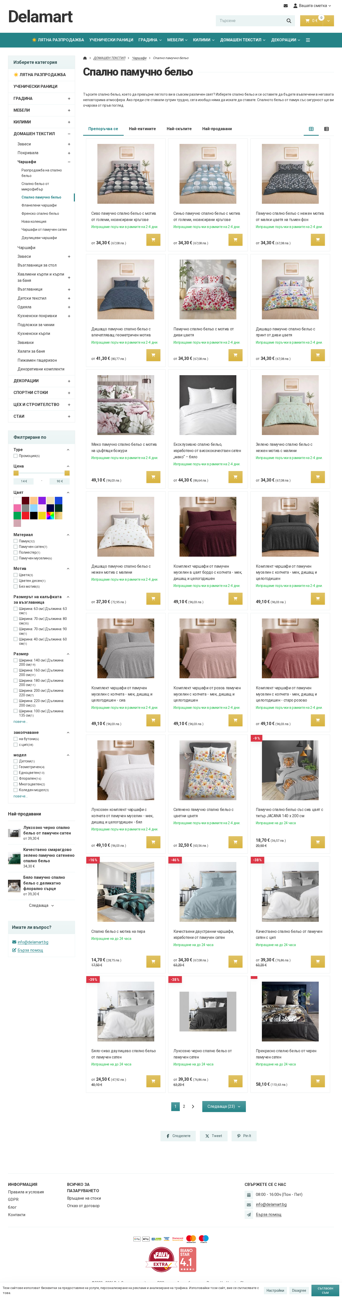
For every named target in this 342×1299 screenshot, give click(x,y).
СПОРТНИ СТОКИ (31, 392)
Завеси (24, 144)
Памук (27, 541)
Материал (23, 534)
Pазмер (21, 654)
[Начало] (85, 58)
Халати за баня (31, 351)
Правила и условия (26, 1192)
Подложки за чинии (36, 324)
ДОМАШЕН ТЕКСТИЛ (240, 40)
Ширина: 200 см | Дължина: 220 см (41, 693)
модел (20, 755)
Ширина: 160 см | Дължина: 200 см (41, 672)
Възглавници (30, 289)
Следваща (38, 905)
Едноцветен (32, 773)
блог (12, 1207)
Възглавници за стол (37, 265)
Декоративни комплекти (41, 369)
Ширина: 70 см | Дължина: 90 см (43, 631)
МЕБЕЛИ (175, 40)
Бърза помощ (30, 950)
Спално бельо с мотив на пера (118, 931)
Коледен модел (34, 790)
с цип (26, 745)
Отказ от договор (83, 1205)
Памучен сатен (33, 547)
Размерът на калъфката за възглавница (38, 599)
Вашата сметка (313, 5)
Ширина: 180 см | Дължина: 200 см (41, 683)
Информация (22, 1184)
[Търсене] (289, 20)
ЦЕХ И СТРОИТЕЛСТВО (36, 404)
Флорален (30, 778)
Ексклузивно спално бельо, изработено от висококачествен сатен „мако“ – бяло (207, 450)
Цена (19, 466)
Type (18, 449)
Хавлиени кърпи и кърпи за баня (41, 277)
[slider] (16, 473)
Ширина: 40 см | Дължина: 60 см (43, 641)
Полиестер (29, 552)
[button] (328, 20)
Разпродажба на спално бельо (42, 173)
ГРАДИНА (147, 40)
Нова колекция (34, 222)
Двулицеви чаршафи (39, 238)
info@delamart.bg (33, 942)
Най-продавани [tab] (217, 128)
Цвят (19, 492)
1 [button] (177, 1107)
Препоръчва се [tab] (103, 128)
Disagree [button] (299, 1290)
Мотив (20, 568)
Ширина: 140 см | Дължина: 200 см (41, 662)
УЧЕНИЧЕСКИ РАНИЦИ (111, 40)
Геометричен (32, 767)
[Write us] (249, 1214)
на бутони (29, 739)
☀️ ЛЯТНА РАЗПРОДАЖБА (58, 40)
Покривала (28, 152)
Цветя (26, 575)
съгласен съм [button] (325, 1290)
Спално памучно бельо (41, 197)
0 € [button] (317, 21)
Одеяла (24, 307)
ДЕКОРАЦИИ (283, 40)
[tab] (311, 129)
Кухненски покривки (37, 315)
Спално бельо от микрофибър (35, 186)
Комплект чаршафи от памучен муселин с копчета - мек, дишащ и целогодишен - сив (121, 694)
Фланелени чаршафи (39, 205)
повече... (21, 722)
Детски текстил (32, 298)
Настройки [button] (275, 1290)
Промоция (29, 456)
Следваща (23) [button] (221, 1106)
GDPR (13, 1199)
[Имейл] (285, 6)
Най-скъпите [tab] (179, 128)
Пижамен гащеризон (37, 360)
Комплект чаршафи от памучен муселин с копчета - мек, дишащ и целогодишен (286, 572)
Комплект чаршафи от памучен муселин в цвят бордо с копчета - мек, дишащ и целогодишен (208, 572)
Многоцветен (32, 784)
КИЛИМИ (201, 40)
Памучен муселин (35, 558)
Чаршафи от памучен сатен (44, 230)
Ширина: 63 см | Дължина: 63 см (43, 611)
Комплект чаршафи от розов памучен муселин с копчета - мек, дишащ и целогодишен (207, 694)
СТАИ (19, 416)
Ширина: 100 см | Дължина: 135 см (41, 713)
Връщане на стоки (84, 1198)
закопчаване (26, 732)
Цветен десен (32, 581)
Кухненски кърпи (34, 333)
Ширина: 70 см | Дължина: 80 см (43, 621)
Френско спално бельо (40, 213)
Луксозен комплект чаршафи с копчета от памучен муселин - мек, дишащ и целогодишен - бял (122, 815)
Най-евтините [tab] (142, 128)
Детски (27, 761)
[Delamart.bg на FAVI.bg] (161, 1259)
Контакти (16, 1214)
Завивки (26, 342)
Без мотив (29, 586)
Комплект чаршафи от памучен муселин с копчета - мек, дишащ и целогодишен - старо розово (286, 694)
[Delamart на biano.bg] (188, 1259)
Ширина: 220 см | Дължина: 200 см (41, 703)
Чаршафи (27, 161)
